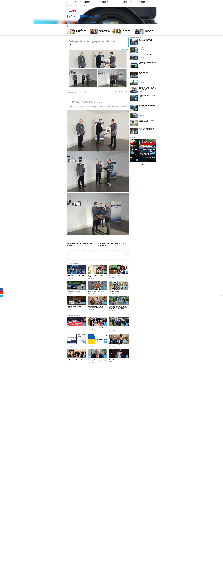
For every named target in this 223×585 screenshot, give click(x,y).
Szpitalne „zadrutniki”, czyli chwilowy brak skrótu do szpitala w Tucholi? (147, 106)
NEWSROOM (82, 22)
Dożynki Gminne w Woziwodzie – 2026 (126, 30)
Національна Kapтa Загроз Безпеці (75, 344)
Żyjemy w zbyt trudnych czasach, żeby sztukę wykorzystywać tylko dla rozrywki (97, 360)
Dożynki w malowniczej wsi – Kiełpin (96, 291)
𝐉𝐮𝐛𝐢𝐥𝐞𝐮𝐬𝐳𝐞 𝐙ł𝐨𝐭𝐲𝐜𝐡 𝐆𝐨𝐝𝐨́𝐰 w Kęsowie (95, 327)
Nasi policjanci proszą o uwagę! (116, 291)
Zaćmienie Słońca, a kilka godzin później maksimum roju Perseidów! (146, 121)
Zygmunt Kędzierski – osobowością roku (118, 359)
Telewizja (107, 22)
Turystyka (142, 146)
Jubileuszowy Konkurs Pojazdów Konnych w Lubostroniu (150, 30)
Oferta (78, 22)
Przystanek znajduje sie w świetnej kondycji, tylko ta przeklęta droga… (147, 63)
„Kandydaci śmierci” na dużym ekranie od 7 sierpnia (147, 96)
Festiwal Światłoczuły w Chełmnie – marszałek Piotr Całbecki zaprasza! (84, 2)
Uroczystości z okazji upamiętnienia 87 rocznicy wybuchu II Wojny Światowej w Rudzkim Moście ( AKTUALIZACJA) (108, 1)
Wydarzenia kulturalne (114, 22)
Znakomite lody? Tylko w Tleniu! (143, 148)
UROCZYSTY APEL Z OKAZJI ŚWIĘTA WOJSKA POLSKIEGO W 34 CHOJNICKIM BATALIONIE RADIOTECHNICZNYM (147, 88)
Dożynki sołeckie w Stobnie (115, 275)
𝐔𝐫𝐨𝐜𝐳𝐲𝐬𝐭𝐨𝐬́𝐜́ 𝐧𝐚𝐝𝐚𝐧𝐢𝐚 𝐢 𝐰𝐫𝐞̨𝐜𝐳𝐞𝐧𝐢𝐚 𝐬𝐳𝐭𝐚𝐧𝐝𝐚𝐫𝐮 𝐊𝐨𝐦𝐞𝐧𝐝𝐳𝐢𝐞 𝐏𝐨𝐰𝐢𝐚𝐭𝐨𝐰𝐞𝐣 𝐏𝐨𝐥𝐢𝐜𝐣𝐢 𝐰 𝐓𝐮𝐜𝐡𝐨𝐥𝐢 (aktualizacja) (75, 329)
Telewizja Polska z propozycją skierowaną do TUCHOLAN (147, 81)
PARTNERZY (94, 22)
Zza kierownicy (122, 22)
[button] (132, 153)
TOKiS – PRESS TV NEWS (83, 15)
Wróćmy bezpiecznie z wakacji (73, 291)
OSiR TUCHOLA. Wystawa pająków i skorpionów (145, 73)
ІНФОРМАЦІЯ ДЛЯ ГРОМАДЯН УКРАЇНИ (97, 344)
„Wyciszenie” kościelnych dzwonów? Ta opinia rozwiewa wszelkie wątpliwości (146, 129)
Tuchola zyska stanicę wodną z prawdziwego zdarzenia (147, 48)
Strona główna (73, 22)
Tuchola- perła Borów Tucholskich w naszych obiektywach (147, 55)
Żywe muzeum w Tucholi (114, 344)
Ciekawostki (88, 22)
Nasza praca (100, 22)
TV (103, 22)
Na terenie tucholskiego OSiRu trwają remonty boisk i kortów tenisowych (146, 40)
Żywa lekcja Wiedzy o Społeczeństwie (75, 359)
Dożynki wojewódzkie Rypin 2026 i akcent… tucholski (81, 30)
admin (70, 44)
